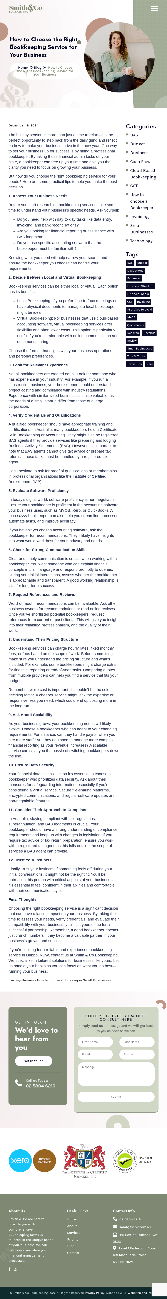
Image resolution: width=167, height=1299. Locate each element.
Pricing (72, 1239)
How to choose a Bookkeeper (142, 201)
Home (72, 1219)
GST (134, 185)
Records (133, 333)
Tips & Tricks (136, 356)
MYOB (131, 317)
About (72, 1226)
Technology (141, 240)
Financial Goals (138, 294)
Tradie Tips (134, 364)
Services (73, 1233)
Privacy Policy (94, 1293)
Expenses (134, 278)
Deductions (135, 270)
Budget (137, 143)
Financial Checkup (140, 286)
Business (139, 152)
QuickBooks (135, 325)
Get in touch (33, 1061)
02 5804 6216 (130, 1219)
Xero (150, 364)
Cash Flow (140, 161)
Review (132, 341)
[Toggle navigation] (154, 8)
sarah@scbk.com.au (135, 1227)
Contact (73, 1253)
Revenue (149, 333)
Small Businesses (139, 348)
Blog (71, 1246)
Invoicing (139, 216)
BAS (134, 135)
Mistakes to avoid (139, 309)
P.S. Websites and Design (139, 1293)
